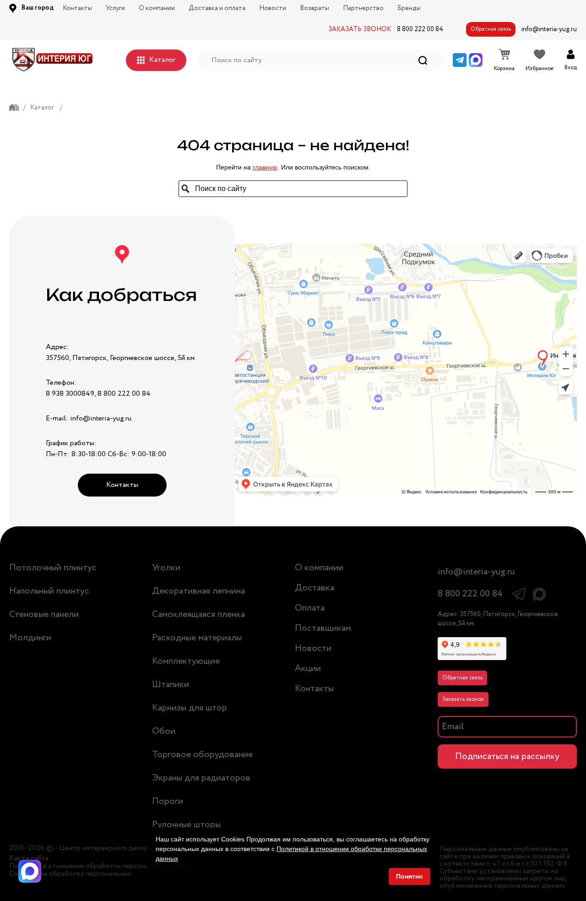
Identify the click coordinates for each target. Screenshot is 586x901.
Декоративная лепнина (198, 591)
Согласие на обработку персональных (70, 874)
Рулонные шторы (186, 824)
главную (265, 167)
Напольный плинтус (49, 591)
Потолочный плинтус (53, 567)
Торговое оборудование (202, 754)
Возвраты (314, 8)
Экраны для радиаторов (201, 778)
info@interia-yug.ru (549, 29)
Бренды (409, 8)
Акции (308, 668)
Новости (272, 8)
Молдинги (30, 637)
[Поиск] (423, 60)
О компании (157, 8)
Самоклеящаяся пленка (198, 614)
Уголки (166, 567)
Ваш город (38, 7)
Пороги (167, 801)
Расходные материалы (197, 637)
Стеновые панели (44, 614)
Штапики (170, 684)
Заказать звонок (463, 699)
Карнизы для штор (189, 708)
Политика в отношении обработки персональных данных (101, 866)
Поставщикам (323, 628)
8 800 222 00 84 (420, 29)
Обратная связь (491, 29)
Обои (163, 731)
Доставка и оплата (217, 8)
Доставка (314, 588)
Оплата (310, 608)
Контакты (77, 8)
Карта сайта (29, 858)
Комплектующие (186, 661)
